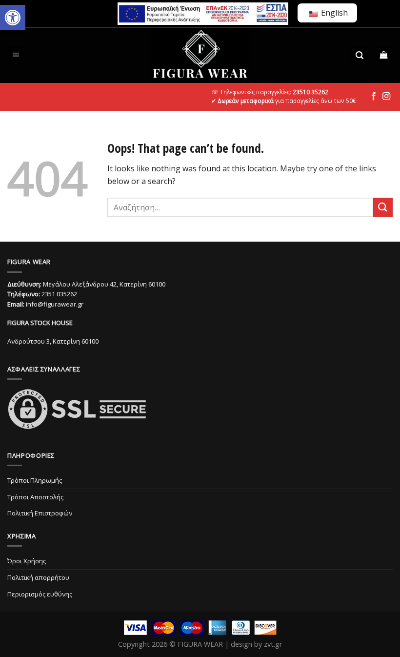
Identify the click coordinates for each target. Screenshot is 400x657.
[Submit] (383, 207)
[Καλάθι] (384, 55)
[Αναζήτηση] (359, 55)
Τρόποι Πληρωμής (34, 480)
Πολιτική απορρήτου (38, 577)
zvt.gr (273, 644)
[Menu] (16, 55)
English (333, 12)
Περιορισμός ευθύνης (39, 594)
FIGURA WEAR (200, 644)
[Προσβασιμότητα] (12, 17)
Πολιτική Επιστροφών (39, 513)
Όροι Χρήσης (26, 560)
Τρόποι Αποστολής (35, 497)
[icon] (374, 96)
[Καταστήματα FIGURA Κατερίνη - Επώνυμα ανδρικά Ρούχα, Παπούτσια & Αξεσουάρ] (200, 55)
